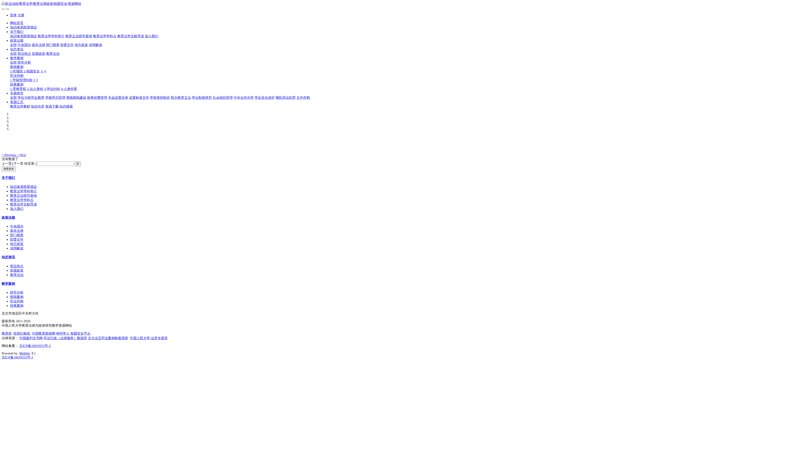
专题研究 (16, 93)
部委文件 (67, 45)
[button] (9, 155)
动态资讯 (16, 49)
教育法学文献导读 (130, 36)
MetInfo (24, 353)
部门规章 (52, 45)
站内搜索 (66, 106)
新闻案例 (16, 67)
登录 (13, 15)
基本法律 (38, 45)
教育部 (7, 333)
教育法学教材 (20, 106)
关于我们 (16, 31)
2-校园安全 (32, 71)
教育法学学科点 (104, 36)
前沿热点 (24, 53)
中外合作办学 (244, 97)
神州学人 (63, 333)
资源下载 (52, 106)
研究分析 (24, 62)
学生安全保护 (265, 97)
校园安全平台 (80, 333)
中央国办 (24, 45)
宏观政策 (38, 53)
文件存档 (303, 97)
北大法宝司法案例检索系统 (108, 338)
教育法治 (52, 53)
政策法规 (16, 40)
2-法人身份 (35, 89)
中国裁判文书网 (31, 338)
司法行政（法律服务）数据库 (65, 338)
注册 (21, 15)
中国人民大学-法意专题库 (149, 338)
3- (42, 71)
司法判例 (16, 75)
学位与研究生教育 (31, 97)
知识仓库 (37, 106)
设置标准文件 (139, 97)
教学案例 (16, 58)
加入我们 (151, 36)
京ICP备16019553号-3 (35, 346)
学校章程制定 (160, 97)
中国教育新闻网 (43, 333)
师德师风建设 (76, 97)
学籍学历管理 (55, 97)
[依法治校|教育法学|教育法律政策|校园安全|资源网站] (402, 4)
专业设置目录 (118, 97)
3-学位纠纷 (52, 89)
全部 (13, 45)
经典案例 (16, 84)
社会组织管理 (223, 97)
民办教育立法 (181, 97)
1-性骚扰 (16, 71)
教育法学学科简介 (51, 36)
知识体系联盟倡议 (23, 27)
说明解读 (95, 45)
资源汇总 (16, 102)
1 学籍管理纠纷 (21, 80)
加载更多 (8, 168)
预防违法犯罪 (286, 97)
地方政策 (81, 45)
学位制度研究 (202, 97)
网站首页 (16, 23)
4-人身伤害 (69, 89)
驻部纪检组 (21, 333)
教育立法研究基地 (78, 36)
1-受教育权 (18, 89)
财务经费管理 (97, 97)
